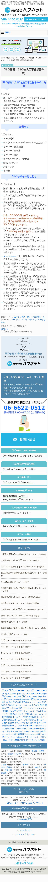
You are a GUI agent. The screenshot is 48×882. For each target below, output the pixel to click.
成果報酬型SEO (25, 819)
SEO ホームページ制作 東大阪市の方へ (17, 666)
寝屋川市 (8, 770)
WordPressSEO (14, 708)
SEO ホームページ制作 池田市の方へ (16, 653)
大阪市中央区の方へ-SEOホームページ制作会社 (20, 561)
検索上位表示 (9, 740)
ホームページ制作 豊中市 (25, 723)
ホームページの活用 (35, 711)
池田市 (25, 765)
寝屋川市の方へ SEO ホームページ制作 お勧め (20, 616)
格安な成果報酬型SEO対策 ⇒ (15, 496)
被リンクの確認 (38, 740)
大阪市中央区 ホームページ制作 (30, 729)
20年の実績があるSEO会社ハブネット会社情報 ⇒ (24, 456)
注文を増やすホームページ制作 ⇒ (16, 513)
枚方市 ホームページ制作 (34, 737)
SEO (24, 347)
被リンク (27, 740)
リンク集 (18, 726)
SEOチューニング (22, 691)
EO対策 (5, 691)
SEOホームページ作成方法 (13, 694)
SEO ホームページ (38, 691)
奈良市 (34, 751)
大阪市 (4, 765)
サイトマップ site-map (25, 834)
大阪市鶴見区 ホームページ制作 (25, 731)
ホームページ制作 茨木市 (25, 720)
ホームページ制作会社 (25, 714)
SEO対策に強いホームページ (18, 705)
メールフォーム (11, 256)
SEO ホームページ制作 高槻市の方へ (16, 659)
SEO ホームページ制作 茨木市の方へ (16, 641)
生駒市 (41, 751)
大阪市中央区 (10, 729)
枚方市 (38, 767)
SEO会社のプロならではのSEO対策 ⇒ (19, 469)
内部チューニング (30, 726)
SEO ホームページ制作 (36, 694)
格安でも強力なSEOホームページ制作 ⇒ (19, 526)
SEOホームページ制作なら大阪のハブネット (25, 803)
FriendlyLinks (25, 830)
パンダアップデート (17, 711)
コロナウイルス (29, 708)
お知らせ (4, 60)
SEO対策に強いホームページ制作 (15, 582)
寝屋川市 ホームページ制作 (30, 734)
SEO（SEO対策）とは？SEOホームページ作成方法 (22, 567)
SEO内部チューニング (31, 702)
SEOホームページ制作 (11, 696)
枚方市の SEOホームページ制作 (14, 622)
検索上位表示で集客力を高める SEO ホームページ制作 (23, 628)
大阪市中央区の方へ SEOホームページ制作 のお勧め (22, 610)
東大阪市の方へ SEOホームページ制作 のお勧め (20, 597)
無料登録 (19, 740)
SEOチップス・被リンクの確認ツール (29, 317)
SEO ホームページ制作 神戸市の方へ (16, 678)
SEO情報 (35, 705)
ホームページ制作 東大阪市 (24, 717)
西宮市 (11, 754)
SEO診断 (24, 350)
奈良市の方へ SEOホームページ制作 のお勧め (20, 603)
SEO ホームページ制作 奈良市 (17, 699)
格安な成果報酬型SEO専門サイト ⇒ (18, 500)
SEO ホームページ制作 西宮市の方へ (16, 672)
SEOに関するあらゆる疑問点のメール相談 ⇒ (21, 540)
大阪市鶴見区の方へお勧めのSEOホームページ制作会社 (24, 554)
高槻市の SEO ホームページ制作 (14, 634)
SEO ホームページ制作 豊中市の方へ (16, 647)
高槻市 (9, 767)
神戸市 (18, 754)
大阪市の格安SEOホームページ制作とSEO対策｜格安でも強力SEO (23, 58)
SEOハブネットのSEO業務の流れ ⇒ (18, 483)
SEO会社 (17, 702)
